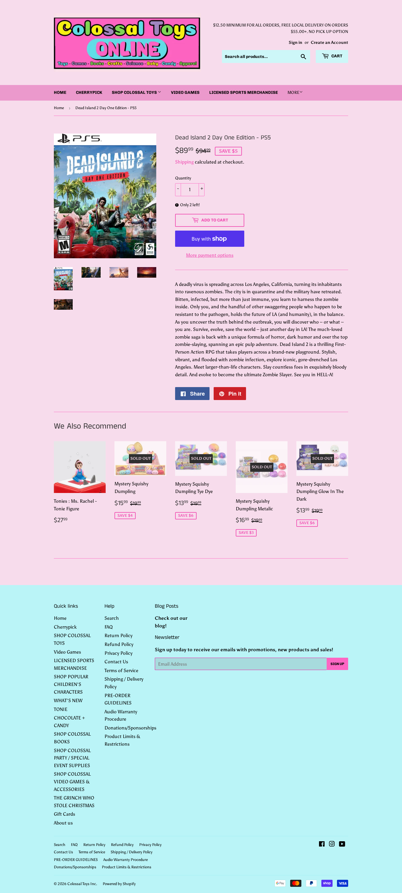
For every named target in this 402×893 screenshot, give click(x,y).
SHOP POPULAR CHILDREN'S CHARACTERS (71, 684)
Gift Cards (64, 814)
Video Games (185, 92)
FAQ (108, 627)
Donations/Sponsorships (130, 728)
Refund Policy (118, 644)
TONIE (60, 709)
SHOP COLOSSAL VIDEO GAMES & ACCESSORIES (72, 781)
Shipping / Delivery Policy (131, 852)
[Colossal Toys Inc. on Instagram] (332, 844)
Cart (336, 56)
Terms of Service (121, 670)
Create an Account (329, 42)
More (293, 92)
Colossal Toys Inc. (82, 884)
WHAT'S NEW (68, 700)
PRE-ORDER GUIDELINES (76, 859)
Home (60, 92)
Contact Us (116, 661)
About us (63, 823)
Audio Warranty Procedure (125, 859)
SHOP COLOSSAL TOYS (135, 92)
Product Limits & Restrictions (126, 867)
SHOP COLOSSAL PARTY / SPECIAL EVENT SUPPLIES (72, 758)
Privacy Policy (118, 653)
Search (111, 618)
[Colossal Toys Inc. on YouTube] (342, 844)
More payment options (209, 255)
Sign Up (337, 664)
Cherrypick (89, 92)
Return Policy (118, 635)
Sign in (295, 42)
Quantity (183, 178)
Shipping (184, 162)
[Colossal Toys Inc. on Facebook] (322, 844)
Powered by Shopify (119, 884)
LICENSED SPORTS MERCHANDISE (243, 92)
